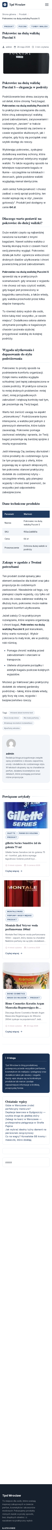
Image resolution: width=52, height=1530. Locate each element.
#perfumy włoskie (12, 728)
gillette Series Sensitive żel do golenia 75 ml (23, 845)
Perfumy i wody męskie (19, 915)
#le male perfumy (31, 718)
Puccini (22, 26)
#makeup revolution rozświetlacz (18, 723)
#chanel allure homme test (21, 713)
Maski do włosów (16, 998)
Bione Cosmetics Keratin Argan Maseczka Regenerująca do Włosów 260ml (24, 1007)
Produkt (9, 26)
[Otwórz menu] (47, 4)
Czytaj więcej (12, 871)
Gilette (11, 833)
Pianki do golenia (28, 833)
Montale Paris (15, 911)
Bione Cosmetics (16, 994)
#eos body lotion (11, 718)
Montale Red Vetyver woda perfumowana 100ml (21, 927)
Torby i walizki (39, 26)
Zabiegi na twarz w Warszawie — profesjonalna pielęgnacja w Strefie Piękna (24, 1122)
